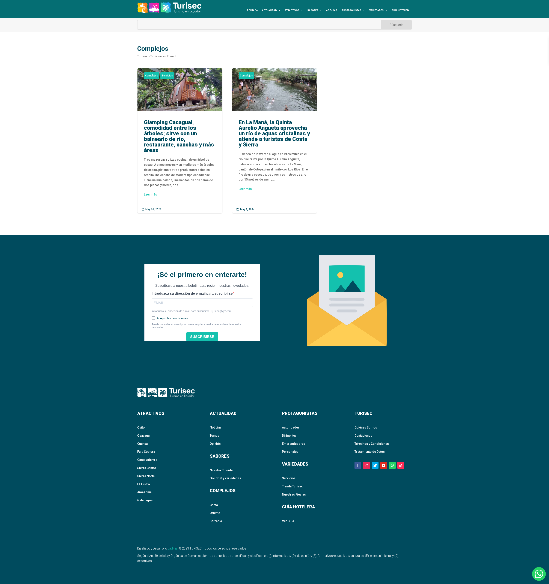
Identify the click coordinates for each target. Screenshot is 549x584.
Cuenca (142, 443)
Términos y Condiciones (371, 443)
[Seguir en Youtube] (383, 465)
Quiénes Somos (365, 427)
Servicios (167, 75)
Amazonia (144, 492)
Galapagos (145, 500)
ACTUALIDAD (269, 10)
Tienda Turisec (292, 486)
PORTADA (252, 10)
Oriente (215, 513)
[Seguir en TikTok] (400, 465)
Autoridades (291, 427)
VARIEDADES (376, 10)
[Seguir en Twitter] (375, 465)
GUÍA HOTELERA (401, 10)
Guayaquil (144, 435)
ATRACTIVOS (292, 10)
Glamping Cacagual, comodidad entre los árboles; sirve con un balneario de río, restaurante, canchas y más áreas (179, 140)
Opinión (215, 443)
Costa (214, 505)
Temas (214, 435)
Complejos (151, 75)
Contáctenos (363, 435)
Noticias (216, 427)
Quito (141, 427)
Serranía (216, 521)
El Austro (143, 484)
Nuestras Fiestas (294, 494)
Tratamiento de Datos (369, 451)
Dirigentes (289, 435)
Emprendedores (293, 443)
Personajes (290, 451)
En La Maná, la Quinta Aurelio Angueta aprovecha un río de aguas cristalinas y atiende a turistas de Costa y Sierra (274, 140)
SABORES (312, 10)
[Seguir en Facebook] (357, 465)
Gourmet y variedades (225, 478)
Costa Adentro (147, 460)
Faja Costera (146, 451)
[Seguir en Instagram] (366, 465)
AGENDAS (331, 10)
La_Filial (173, 548)
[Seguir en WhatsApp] (392, 465)
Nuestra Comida (221, 470)
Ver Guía (288, 521)
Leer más (150, 194)
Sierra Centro (146, 468)
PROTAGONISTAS (351, 10)
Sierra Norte (146, 476)
